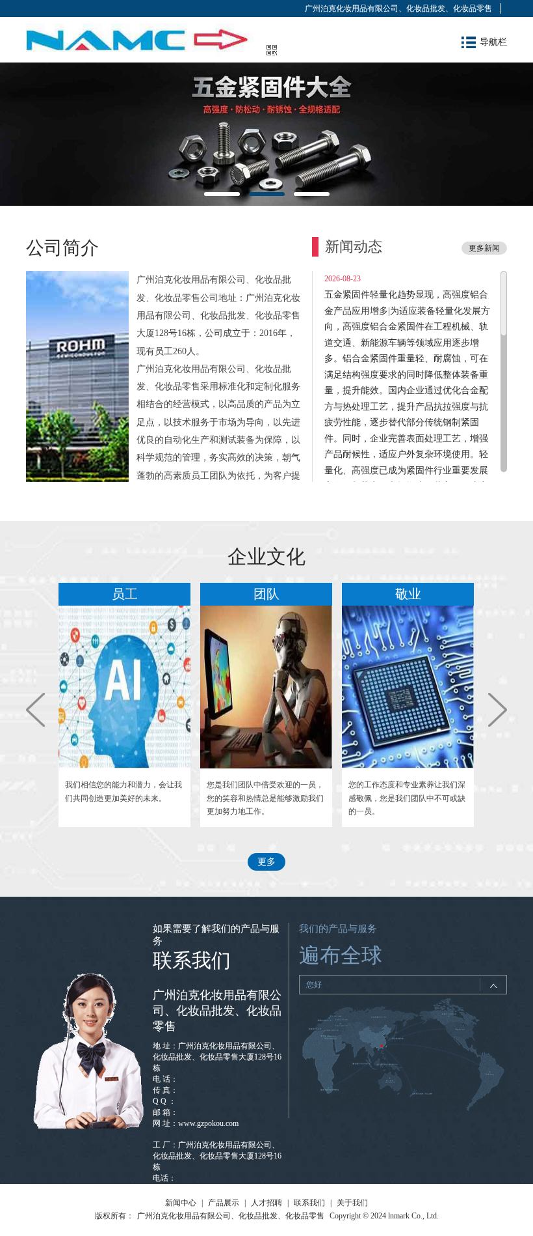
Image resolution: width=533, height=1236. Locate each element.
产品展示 (223, 1202)
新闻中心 (180, 1202)
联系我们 (309, 1202)
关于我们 (352, 1202)
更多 (266, 862)
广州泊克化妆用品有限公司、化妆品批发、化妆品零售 (398, 8)
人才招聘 (266, 1202)
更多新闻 (484, 248)
